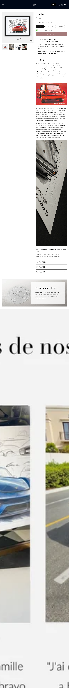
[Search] (65, 5)
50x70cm (50, 26)
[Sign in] (58, 5)
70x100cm (60, 26)
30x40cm (40, 26)
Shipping (38, 22)
